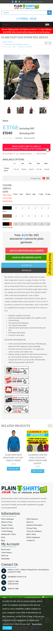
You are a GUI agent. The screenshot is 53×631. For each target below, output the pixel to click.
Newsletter (5, 558)
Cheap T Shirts (7, 525)
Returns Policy (6, 522)
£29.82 (23, 169)
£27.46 (39, 169)
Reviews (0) (26, 270)
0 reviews (18, 138)
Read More (37, 624)
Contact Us (30, 540)
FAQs (3, 537)
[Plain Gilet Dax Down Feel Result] (8, 110)
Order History (6, 552)
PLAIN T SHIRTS (7, 42)
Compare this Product (25, 154)
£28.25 (31, 169)
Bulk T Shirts (31, 534)
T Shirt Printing (6, 531)
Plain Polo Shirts (7, 528)
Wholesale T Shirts (8, 534)
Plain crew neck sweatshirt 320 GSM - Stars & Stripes (13, 458)
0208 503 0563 (13, 584)
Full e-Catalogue (7, 519)
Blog (3, 540)
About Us (30, 522)
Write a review (29, 138)
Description (26, 265)
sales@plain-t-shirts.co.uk (17, 577)
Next (49, 426)
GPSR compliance (33, 537)
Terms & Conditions (34, 531)
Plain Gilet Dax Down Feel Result (16, 44)
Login (23, 2)
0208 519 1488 (13, 581)
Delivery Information (34, 525)
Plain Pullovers (32, 519)
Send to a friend (41, 154)
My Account (5, 549)
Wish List (4, 555)
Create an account (34, 2)
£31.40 (16, 169)
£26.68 (46, 169)
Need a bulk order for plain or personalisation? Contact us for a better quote (26, 147)
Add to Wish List (10, 154)
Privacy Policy (31, 528)
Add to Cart (13, 469)
